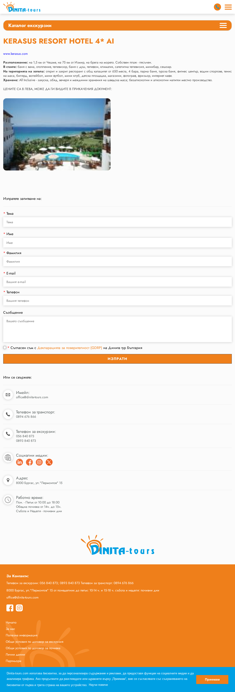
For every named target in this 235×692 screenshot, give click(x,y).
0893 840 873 (26, 440)
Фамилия (12, 253)
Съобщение (13, 312)
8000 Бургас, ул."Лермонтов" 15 (39, 483)
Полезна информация (21, 635)
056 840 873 (25, 436)
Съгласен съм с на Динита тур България (74, 348)
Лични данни (15, 654)
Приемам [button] (212, 679)
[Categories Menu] (223, 26)
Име (8, 234)
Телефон (11, 292)
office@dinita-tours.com (32, 397)
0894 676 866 (26, 416)
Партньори (13, 661)
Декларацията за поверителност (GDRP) (69, 347)
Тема (8, 213)
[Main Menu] (228, 7)
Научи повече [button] (98, 685)
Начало (11, 622)
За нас (10, 628)
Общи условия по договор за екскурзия (34, 641)
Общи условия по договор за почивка (33, 648)
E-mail (9, 273)
